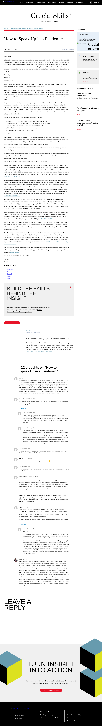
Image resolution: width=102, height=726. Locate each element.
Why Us (80, 715)
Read (78, 102)
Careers (80, 718)
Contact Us (96, 2)
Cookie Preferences (57, 718)
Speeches (54, 715)
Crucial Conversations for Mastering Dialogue (23, 29)
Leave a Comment (12, 323)
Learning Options (41, 2)
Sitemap (80, 721)
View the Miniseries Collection (51, 690)
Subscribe (85, 81)
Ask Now (85, 65)
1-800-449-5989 (19, 718)
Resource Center (52, 2)
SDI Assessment (30, 2)
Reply (33, 378)
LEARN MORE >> (15, 252)
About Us (61, 2)
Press (68, 718)
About (68, 712)
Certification (70, 2)
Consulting (43, 715)
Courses (21, 2)
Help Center (43, 718)
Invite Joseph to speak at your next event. (39, 351)
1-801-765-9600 (19, 715)
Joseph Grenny (31, 330)
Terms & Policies (71, 721)
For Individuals (79, 2)
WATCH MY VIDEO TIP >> (12, 176)
